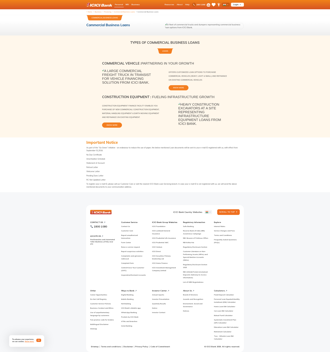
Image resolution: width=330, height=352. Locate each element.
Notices (186, 311)
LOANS (165, 51)
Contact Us (125, 226)
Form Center (126, 242)
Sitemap (93, 329)
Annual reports (158, 295)
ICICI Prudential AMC (160, 242)
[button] (204, 26)
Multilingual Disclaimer (99, 324)
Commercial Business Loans (105, 18)
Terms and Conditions (223, 235)
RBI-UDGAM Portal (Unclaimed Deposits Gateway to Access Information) (195, 275)
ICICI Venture (157, 247)
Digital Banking (127, 295)
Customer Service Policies (100, 304)
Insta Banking (126, 326)
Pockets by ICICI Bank (129, 317)
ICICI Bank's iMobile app (131, 308)
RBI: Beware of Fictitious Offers (195, 238)
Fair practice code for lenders (102, 320)
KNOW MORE (178, 88)
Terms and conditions (111, 346)
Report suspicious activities (132, 251)
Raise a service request (130, 247)
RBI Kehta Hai (188, 242)
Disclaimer (128, 346)
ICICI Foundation (158, 226)
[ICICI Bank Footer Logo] (101, 212)
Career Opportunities (98, 295)
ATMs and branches (129, 321)
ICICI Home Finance (160, 263)
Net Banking (126, 304)
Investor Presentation (160, 299)
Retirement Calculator (222, 332)
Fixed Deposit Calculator (224, 295)
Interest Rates (219, 226)
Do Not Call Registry (98, 299)
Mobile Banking (127, 299)
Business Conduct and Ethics (102, 308)
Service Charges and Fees (224, 231)
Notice (154, 308)
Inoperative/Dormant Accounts (133, 275)
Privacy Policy (141, 346)
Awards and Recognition (193, 299)
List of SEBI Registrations (193, 282)
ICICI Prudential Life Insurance (164, 238)
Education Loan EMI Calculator (226, 327)
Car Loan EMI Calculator (223, 311)
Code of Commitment (160, 346)
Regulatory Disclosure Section (195, 247)
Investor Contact (158, 312)
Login (235, 4)
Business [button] (135, 4)
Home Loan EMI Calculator (224, 306)
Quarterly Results (159, 304)
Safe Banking (188, 226)
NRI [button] (127, 4)
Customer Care (127, 231)
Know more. (29, 341)
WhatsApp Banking (129, 312)
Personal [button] (119, 4)
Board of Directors (190, 295)
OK (39, 340)
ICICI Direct (156, 251)
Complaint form (127, 263)
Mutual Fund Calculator (223, 315)
